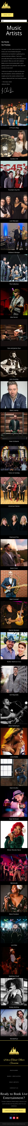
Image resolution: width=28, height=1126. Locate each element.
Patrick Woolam (14, 630)
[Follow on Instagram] (14, 1118)
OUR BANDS (14, 1070)
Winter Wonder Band (14, 850)
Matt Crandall (14, 599)
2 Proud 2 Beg (14, 128)
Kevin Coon (14, 568)
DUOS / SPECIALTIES (14, 1076)
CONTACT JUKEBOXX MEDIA (14, 1110)
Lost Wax (14, 945)
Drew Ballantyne (14, 726)
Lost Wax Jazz (14, 221)
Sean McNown (14, 819)
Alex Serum (14, 317)
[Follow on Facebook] (11, 1118)
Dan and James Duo (14, 348)
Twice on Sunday (14, 473)
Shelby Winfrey (14, 1007)
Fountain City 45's (14, 190)
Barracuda (14, 883)
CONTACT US (14, 1088)
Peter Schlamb (14, 441)
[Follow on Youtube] (17, 1118)
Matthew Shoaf (14, 976)
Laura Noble (14, 757)
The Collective (14, 284)
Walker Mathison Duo (14, 662)
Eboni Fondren (14, 914)
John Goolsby (14, 379)
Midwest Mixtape (14, 252)
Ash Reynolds (14, 695)
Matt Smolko (14, 788)
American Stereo (14, 506)
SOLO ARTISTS (14, 1082)
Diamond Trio (14, 537)
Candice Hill (14, 159)
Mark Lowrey (14, 410)
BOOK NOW (7, 14)
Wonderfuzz (14, 1039)
